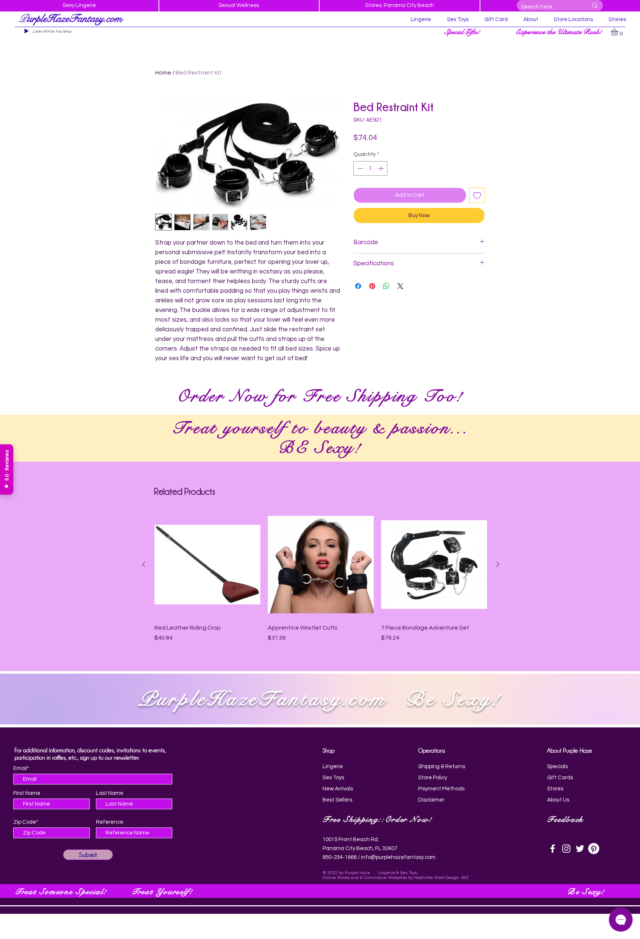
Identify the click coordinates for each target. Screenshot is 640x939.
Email (261, 535)
